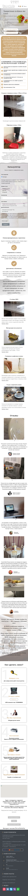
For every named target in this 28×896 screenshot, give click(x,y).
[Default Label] (7, 889)
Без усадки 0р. (5, 211)
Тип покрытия (4, 174)
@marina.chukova (16, 454)
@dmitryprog (16, 533)
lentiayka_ (16, 611)
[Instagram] (14, 2)
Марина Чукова (16, 453)
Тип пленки (4, 201)
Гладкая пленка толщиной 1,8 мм (9, 204)
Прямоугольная (6, 188)
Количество (4, 195)
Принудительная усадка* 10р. (8, 209)
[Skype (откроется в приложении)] (16, 2)
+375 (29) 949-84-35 (14, 1)
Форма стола (4, 186)
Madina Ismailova (16, 492)
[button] (10, 29)
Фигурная (4, 192)
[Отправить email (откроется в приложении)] (18, 2)
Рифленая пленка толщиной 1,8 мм (9, 205)
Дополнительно (5, 207)
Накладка (4, 176)
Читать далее (5, 380)
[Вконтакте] (11, 2)
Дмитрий (16, 532)
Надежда (16, 571)
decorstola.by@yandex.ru (12, 869)
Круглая (4, 190)
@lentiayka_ (16, 612)
